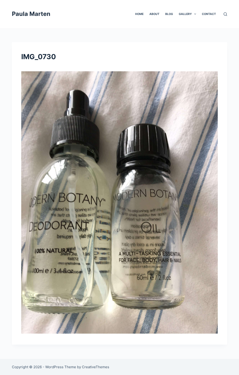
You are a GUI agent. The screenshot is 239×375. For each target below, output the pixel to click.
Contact (209, 14)
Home (139, 14)
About (154, 14)
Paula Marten (31, 13)
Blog (169, 14)
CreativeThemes (95, 367)
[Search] (225, 14)
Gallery (185, 14)
